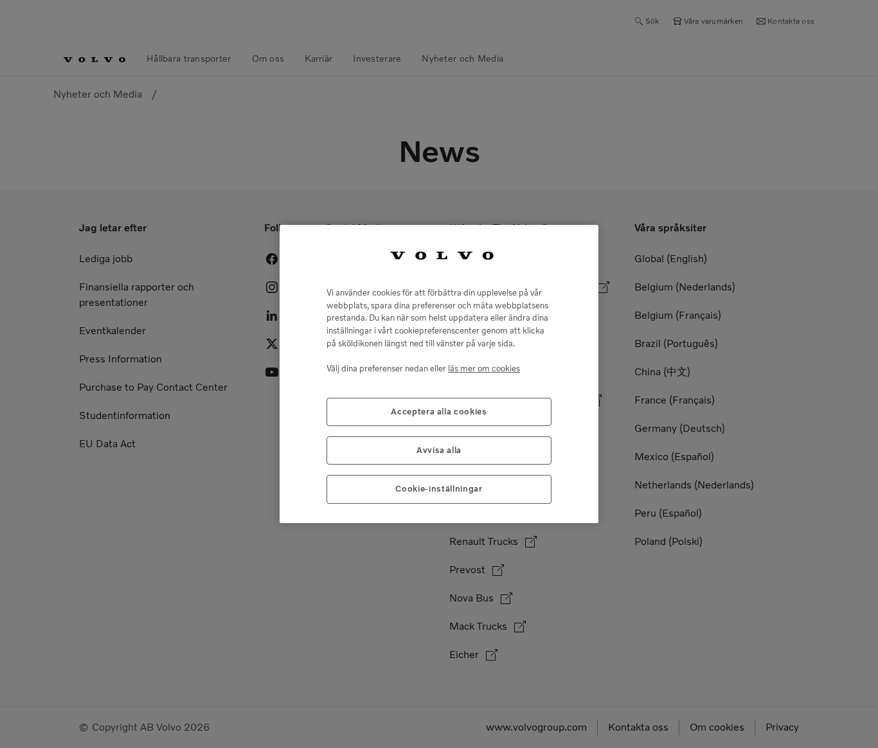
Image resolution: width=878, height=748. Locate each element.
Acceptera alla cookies (439, 411)
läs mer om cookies (484, 368)
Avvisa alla (439, 450)
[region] (439, 374)
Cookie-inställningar (438, 489)
